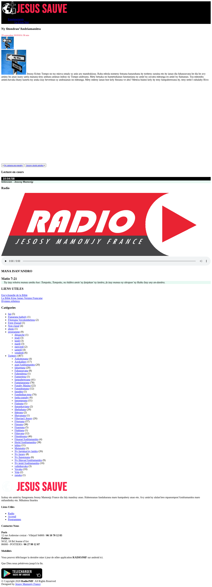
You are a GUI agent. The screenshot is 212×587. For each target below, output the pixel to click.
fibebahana (20, 409)
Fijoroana (20, 421)
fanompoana (21, 400)
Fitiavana (19, 433)
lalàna (18, 445)
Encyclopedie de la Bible (14, 295)
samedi (18, 349)
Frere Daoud (14, 322)
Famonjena (20, 376)
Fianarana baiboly (17, 316)
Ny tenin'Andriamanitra (27, 463)
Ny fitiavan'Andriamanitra (28, 460)
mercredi (19, 346)
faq (9, 313)
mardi (18, 343)
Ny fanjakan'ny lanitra (26, 451)
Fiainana (19, 403)
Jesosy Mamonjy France (28, 584)
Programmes (14, 519)
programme (14, 331)
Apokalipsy (21, 361)
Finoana (19, 424)
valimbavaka (21, 466)
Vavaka (18, 469)
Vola (17, 472)
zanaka (18, 475)
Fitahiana (19, 430)
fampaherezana (22, 379)
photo (11, 328)
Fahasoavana (21, 370)
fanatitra (19, 391)
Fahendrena (21, 373)
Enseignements (16, 19)
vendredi (19, 352)
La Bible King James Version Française (22, 298)
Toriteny (12, 355)
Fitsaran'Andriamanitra (26, 439)
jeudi (17, 337)
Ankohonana (21, 358)
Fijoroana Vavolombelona (21, 319)
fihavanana (20, 415)
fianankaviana (22, 406)
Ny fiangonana (22, 457)
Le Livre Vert (22, 22)
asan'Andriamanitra (25, 364)
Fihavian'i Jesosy (23, 418)
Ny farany (20, 454)
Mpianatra (20, 448)
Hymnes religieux (10, 301)
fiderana (19, 412)
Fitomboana (21, 436)
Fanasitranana (22, 388)
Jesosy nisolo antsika (34, 165)
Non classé (13, 325)
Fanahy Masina (23, 385)
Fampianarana (22, 382)
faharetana (20, 367)
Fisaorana (20, 427)
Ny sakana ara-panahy (13, 165)
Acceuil (12, 516)
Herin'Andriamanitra (25, 442)
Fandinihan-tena (23, 394)
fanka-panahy (22, 397)
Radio (11, 513)
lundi (17, 340)
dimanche (20, 334)
